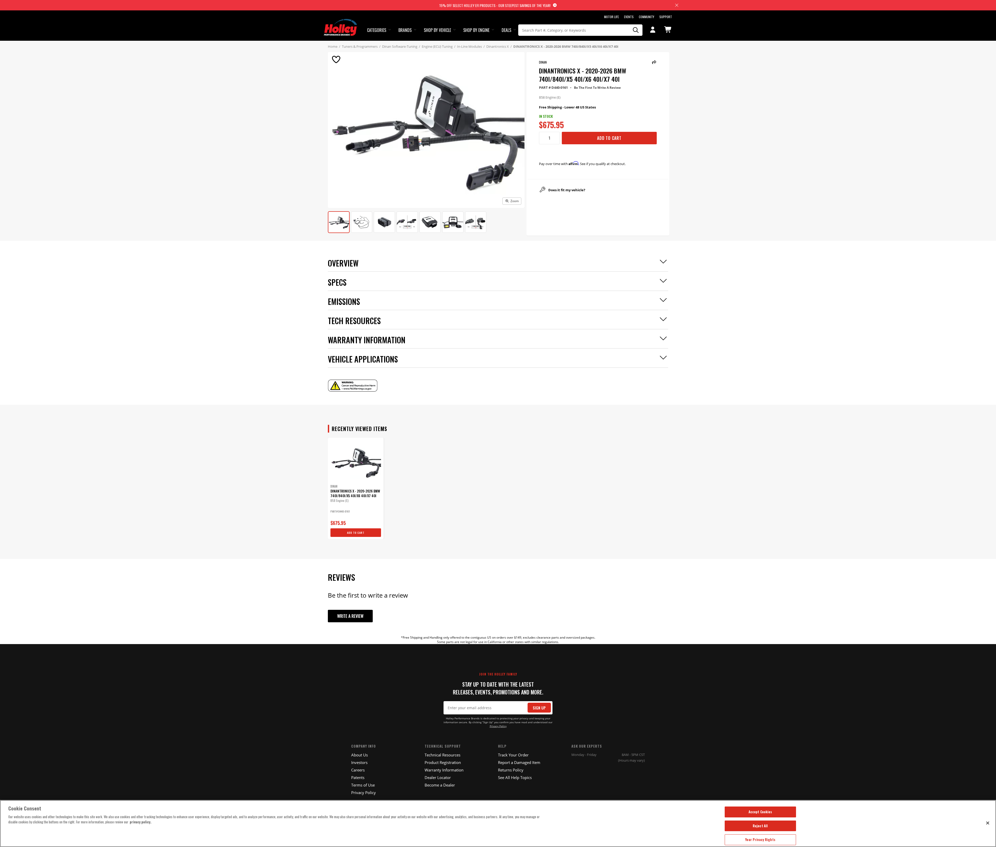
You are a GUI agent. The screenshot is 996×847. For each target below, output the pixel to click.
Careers (358, 770)
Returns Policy (510, 770)
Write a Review (350, 616)
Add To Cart (609, 138)
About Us (359, 754)
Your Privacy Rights (760, 839)
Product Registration (443, 762)
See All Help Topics (515, 777)
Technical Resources (442, 754)
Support (665, 17)
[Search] (636, 30)
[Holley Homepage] (341, 22)
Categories (376, 30)
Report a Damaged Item (519, 762)
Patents (357, 777)
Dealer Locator (438, 777)
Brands (405, 30)
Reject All (760, 825)
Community (646, 17)
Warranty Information (444, 770)
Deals (506, 30)
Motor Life (611, 17)
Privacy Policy (498, 726)
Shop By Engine (476, 30)
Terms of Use (363, 785)
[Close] (987, 823)
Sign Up (539, 708)
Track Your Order (513, 754)
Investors (359, 762)
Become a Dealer (440, 785)
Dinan (543, 62)
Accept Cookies (760, 811)
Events (629, 17)
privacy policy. (140, 821)
